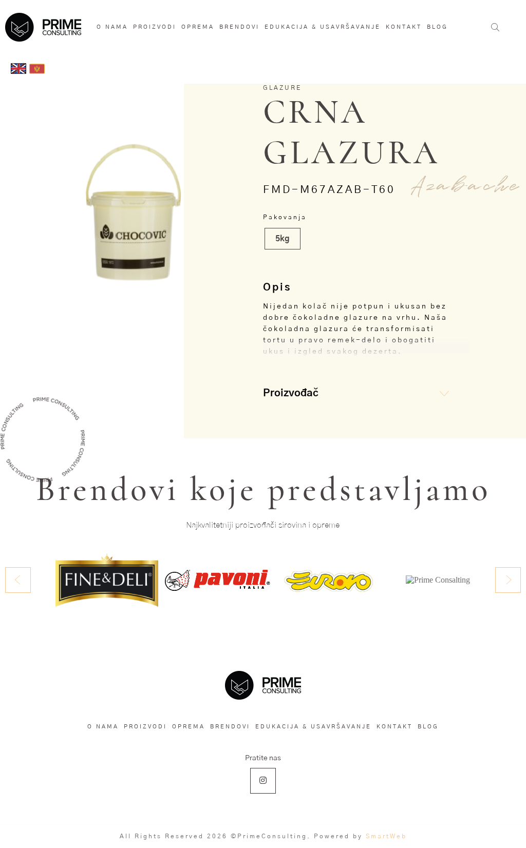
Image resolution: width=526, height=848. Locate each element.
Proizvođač (290, 393)
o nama (112, 27)
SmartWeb (386, 836)
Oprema (197, 27)
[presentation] (18, 580)
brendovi (239, 27)
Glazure (282, 88)
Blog (437, 27)
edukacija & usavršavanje (323, 27)
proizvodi (154, 27)
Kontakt (404, 27)
